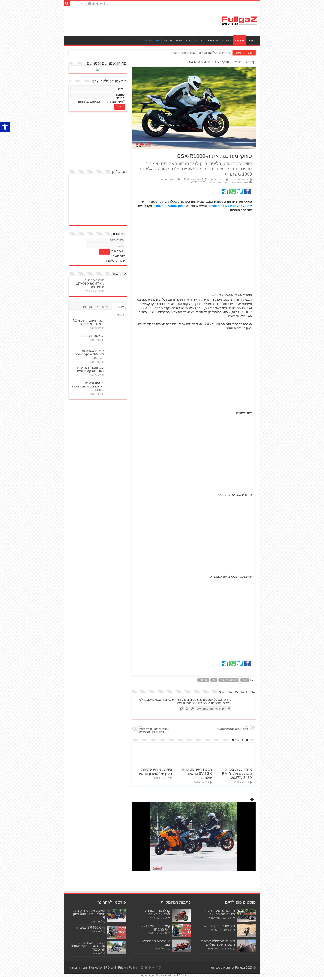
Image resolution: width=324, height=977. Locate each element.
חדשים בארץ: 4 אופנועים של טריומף (210, 52)
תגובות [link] (87, 307)
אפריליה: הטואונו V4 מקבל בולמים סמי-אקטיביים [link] (154, 729)
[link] (5, 127)
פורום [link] (179, 40)
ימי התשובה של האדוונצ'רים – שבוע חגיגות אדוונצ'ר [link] (87, 386)
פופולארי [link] (102, 307)
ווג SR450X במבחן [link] (92, 335)
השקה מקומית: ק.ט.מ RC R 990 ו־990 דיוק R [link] (88, 322)
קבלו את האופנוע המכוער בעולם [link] (157, 912)
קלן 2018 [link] (203, 680)
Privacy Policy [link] (127, 967)
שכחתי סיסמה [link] (115, 260)
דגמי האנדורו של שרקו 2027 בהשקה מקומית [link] (90, 369)
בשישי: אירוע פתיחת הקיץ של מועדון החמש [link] (155, 771)
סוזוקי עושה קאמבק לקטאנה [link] (232, 727)
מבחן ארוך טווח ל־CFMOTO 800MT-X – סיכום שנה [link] (88, 284)
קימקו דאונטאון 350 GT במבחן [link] (155, 927)
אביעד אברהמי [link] (240, 179)
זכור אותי (116, 251)
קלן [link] (214, 680)
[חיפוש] (67, 3)
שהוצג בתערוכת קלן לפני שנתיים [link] (230, 206)
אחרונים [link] (118, 307)
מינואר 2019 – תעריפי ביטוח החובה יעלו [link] (218, 912)
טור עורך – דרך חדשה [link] (218, 926)
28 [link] (212, 930)
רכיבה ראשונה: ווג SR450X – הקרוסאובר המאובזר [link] (89, 354)
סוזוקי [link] (244, 680)
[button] (252, 799)
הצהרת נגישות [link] (78, 967)
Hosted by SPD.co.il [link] (102, 967)
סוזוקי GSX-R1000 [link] (229, 680)
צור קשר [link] (168, 40)
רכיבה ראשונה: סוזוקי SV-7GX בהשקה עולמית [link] (196, 773)
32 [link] (209, 918)
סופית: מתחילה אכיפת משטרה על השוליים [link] (218, 942)
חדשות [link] (236, 62)
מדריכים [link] (214, 40)
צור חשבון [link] (118, 256)
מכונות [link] (240, 40)
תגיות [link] (120, 314)
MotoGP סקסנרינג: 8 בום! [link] (154, 942)
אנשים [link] (228, 40)
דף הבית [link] (252, 40)
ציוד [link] (190, 40)
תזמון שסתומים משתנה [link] (169, 206)
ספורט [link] (201, 40)
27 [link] (209, 948)
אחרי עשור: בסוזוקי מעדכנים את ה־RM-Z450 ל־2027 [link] (237, 773)
